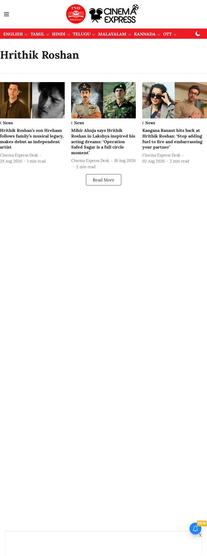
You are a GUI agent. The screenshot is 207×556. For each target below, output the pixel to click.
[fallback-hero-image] (32, 100)
